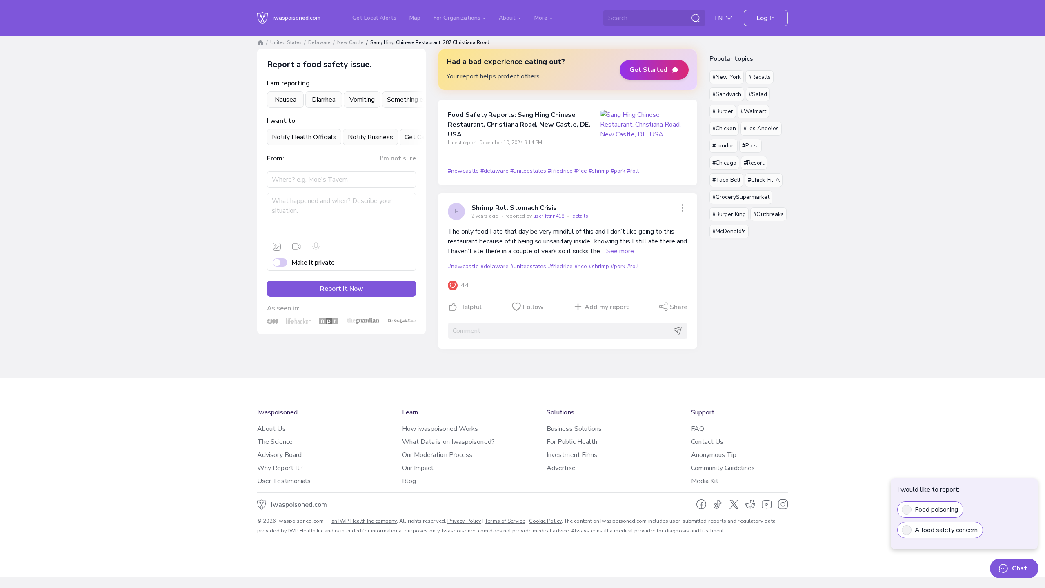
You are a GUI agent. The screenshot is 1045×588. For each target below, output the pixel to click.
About (508, 18)
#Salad (758, 94)
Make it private (313, 262)
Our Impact (418, 467)
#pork (618, 171)
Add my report (607, 307)
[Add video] (296, 247)
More (541, 18)
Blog (409, 481)
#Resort (754, 163)
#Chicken (724, 128)
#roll (633, 171)
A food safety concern (946, 530)
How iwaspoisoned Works (440, 428)
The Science (275, 441)
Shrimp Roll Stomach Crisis (514, 207)
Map (414, 18)
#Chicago (724, 163)
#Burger (722, 111)
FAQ (697, 428)
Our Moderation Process (437, 454)
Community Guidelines (723, 467)
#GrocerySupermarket (740, 197)
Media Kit (705, 481)
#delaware (494, 171)
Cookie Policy (545, 521)
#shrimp (599, 171)
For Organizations (458, 18)
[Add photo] (277, 247)
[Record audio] (316, 247)
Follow (533, 307)
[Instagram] (783, 504)
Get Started (648, 69)
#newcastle (463, 171)
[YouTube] (767, 504)
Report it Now (341, 288)
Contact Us (707, 441)
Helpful (470, 307)
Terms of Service (505, 521)
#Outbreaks (768, 214)
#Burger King (729, 214)
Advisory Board (279, 454)
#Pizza (750, 145)
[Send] (678, 331)
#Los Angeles (761, 128)
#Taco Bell (726, 180)
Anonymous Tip (714, 454)
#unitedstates (528, 171)
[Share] (682, 208)
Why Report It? (280, 467)
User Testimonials (284, 481)
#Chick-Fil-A (764, 180)
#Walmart (753, 111)
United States (286, 42)
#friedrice (560, 171)
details (580, 216)
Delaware (319, 42)
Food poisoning (936, 509)
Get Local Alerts (374, 18)
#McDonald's (729, 231)
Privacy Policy (464, 521)
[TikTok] (718, 504)
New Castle (350, 42)
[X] (734, 504)
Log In (766, 17)
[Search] (695, 18)
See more (620, 251)
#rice (580, 171)
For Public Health (572, 441)
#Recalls (759, 77)
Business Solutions (574, 428)
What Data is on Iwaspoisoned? (448, 441)
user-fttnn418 (549, 216)
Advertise (561, 467)
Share (678, 307)
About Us (271, 428)
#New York (726, 77)
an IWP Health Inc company (364, 521)
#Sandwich (726, 94)
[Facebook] (701, 504)
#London (723, 145)
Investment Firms (572, 454)
